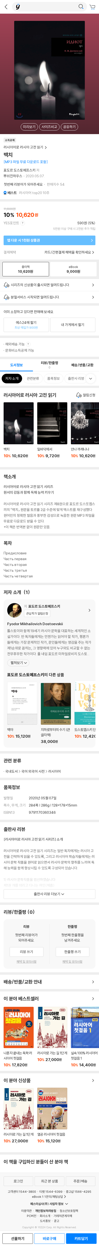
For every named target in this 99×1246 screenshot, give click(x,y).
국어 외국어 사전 (33, 771)
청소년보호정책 (69, 1211)
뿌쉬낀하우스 (13, 176)
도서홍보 (45, 1221)
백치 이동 (19, 432)
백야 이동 (22, 713)
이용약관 (26, 1211)
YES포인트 (11, 223)
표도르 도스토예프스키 (20, 170)
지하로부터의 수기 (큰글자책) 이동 (56, 713)
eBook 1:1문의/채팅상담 (47, 1197)
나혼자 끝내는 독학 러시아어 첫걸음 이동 (19, 1037)
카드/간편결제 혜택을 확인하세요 (67, 252)
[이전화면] (6, 7)
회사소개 (45, 1216)
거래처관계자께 (63, 1216)
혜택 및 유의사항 (27, 961)
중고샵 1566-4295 (78, 1191)
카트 (93, 7)
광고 (56, 1221)
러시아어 (54, 771)
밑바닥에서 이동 (52, 432)
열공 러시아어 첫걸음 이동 (52, 1118)
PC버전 (31, 1216)
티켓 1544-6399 (50, 1191)
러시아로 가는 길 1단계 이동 (52, 1037)
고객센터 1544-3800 (22, 1191)
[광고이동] (81, 7)
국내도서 (11, 771)
